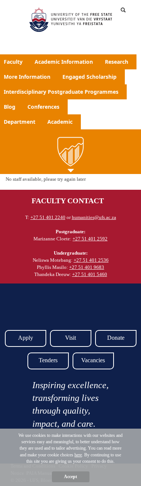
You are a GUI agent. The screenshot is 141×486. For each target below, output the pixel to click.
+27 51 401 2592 (90, 239)
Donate (115, 337)
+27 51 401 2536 (91, 260)
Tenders (48, 360)
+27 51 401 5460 (89, 274)
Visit (70, 337)
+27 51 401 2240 (47, 217)
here (78, 455)
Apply (25, 337)
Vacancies (93, 360)
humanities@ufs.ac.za (94, 217)
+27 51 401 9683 (86, 267)
